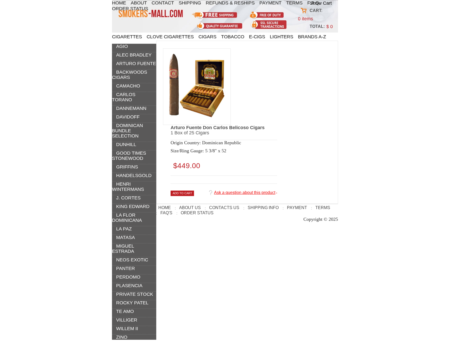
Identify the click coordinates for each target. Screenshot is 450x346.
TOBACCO (232, 36)
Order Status (130, 8)
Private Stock (134, 294)
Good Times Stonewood (129, 155)
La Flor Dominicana (127, 217)
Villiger (126, 320)
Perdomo (128, 277)
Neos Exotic (132, 259)
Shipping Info (263, 207)
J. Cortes (128, 197)
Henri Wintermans (128, 186)
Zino (121, 337)
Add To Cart (182, 193)
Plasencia (129, 285)
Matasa (125, 237)
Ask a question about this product (244, 192)
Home (164, 207)
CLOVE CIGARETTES (170, 36)
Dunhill (126, 144)
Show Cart (321, 3)
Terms (322, 207)
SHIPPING (190, 2)
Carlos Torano (123, 97)
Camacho (128, 86)
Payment (297, 207)
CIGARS (207, 36)
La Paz (124, 228)
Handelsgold (134, 175)
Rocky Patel (132, 302)
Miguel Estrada (123, 248)
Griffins (127, 166)
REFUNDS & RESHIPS (230, 2)
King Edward (132, 206)
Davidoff (128, 116)
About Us (190, 207)
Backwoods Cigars (129, 75)
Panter (125, 268)
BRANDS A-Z (312, 36)
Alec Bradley (134, 55)
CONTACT (163, 2)
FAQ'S (166, 213)
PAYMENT (270, 2)
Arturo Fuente (136, 63)
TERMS (294, 2)
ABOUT (139, 2)
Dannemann (131, 108)
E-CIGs (257, 36)
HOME (119, 2)
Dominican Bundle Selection (127, 131)
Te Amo (125, 311)
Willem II (127, 328)
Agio (122, 46)
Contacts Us (224, 207)
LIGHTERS (281, 36)
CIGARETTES (127, 36)
